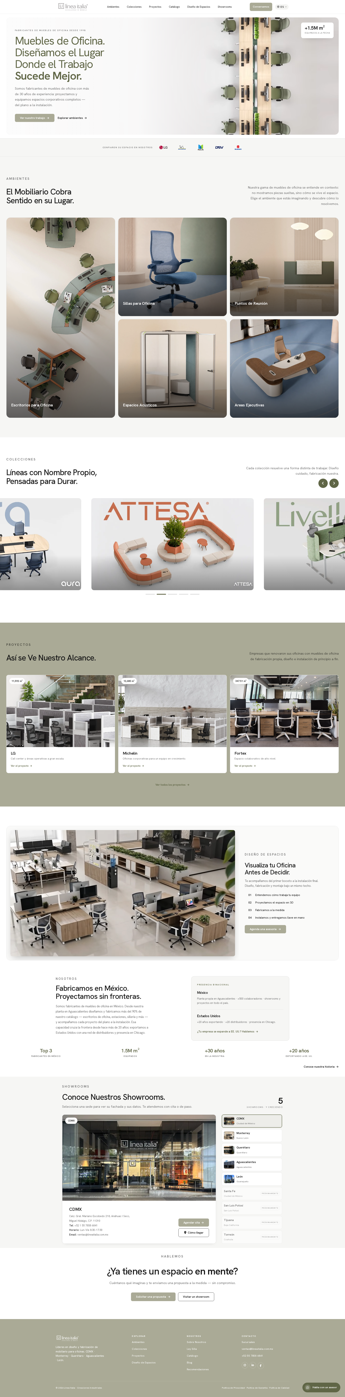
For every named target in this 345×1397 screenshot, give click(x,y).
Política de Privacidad (233, 1387)
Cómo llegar (195, 1232)
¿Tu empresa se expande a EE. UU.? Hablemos (227, 1031)
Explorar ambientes (72, 118)
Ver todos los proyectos (172, 784)
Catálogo (174, 6)
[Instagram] (245, 1365)
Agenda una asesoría (265, 929)
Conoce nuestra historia (321, 1066)
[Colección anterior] (323, 483)
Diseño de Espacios (198, 6)
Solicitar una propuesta (153, 1297)
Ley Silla (192, 1348)
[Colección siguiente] (334, 483)
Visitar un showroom (196, 1297)
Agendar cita (193, 1222)
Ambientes (113, 6)
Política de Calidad (279, 1387)
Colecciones (134, 6)
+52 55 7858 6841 (252, 1355)
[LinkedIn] (253, 1365)
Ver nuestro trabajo (34, 118)
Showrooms (225, 6)
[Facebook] (260, 1366)
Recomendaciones (198, 1369)
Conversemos (261, 6)
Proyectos (155, 6)
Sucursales (248, 1342)
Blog (189, 1362)
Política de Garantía (257, 1387)
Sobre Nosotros (196, 1342)
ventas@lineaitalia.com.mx (257, 1348)
